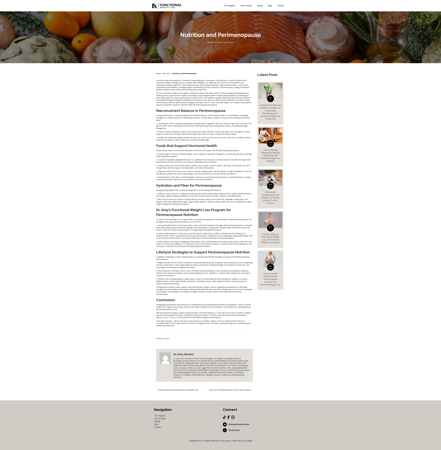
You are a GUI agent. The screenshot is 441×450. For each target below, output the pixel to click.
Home (158, 73)
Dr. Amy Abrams (228, 42)
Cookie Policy (237, 441)
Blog (270, 6)
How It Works (246, 6)
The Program (229, 6)
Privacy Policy (225, 441)
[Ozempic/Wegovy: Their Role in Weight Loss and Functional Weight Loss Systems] (270, 229)
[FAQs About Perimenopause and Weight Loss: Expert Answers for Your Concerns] (270, 189)
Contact (280, 6)
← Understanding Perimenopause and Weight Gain (177, 390)
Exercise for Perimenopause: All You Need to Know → (231, 390)
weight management (170, 317)
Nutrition (166, 73)
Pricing (260, 6)
